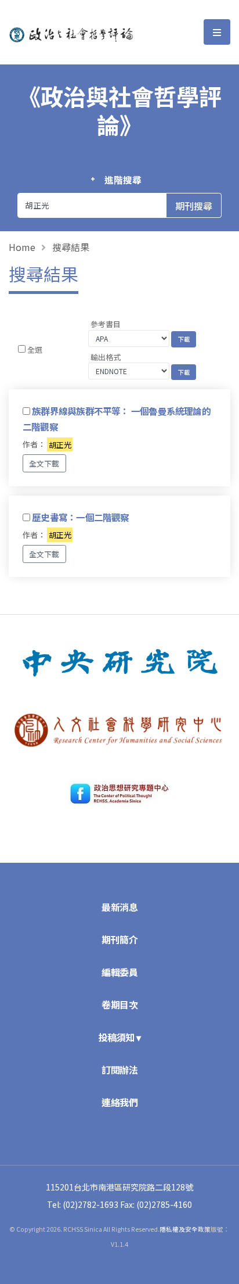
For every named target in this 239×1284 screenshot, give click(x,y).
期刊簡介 (119, 939)
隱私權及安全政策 (185, 1229)
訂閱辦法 (119, 1070)
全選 (34, 349)
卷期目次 (119, 1005)
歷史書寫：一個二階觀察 (80, 517)
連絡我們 (119, 1102)
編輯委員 (119, 972)
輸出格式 (105, 357)
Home (22, 247)
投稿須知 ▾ (120, 1037)
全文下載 (44, 463)
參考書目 (105, 323)
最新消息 (119, 907)
